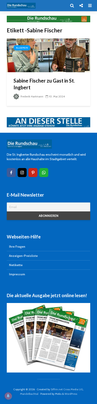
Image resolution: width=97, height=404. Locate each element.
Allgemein (22, 47)
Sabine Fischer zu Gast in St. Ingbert (44, 84)
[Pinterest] (32, 172)
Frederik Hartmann (31, 96)
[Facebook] (11, 172)
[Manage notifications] (8, 396)
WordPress (71, 393)
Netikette (16, 265)
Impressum (17, 274)
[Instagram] (22, 172)
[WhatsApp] (43, 172)
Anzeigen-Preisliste (23, 256)
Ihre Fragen (17, 247)
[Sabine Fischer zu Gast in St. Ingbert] (48, 55)
